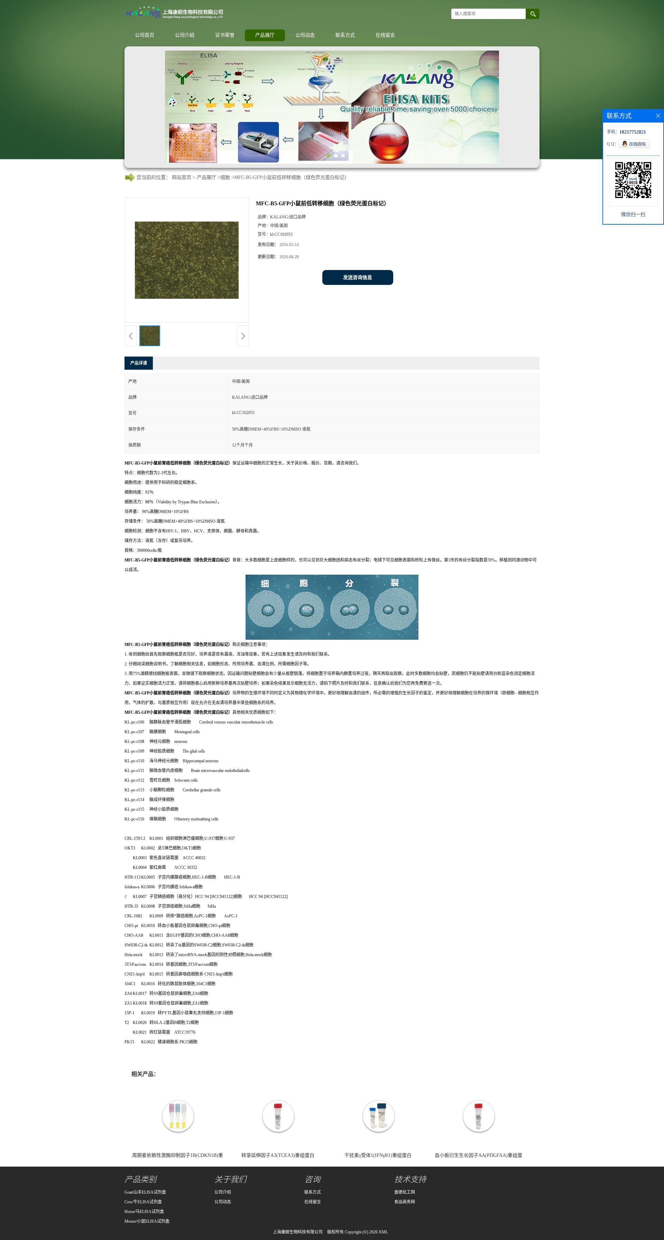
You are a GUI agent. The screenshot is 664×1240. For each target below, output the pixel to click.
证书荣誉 (224, 35)
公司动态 (305, 35)
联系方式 (345, 35)
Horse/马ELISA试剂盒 (144, 1211)
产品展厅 (265, 35)
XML (383, 1232)
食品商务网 (404, 1201)
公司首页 (144, 35)
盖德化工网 (404, 1192)
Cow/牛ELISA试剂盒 (143, 1201)
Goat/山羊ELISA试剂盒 (145, 1192)
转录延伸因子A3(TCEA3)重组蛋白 (277, 1155)
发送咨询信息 (357, 277)
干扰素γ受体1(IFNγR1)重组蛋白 (378, 1155)
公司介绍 (184, 35)
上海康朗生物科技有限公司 (298, 1232)
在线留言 (385, 35)
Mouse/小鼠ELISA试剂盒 (146, 1221)
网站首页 (181, 177)
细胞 (225, 177)
